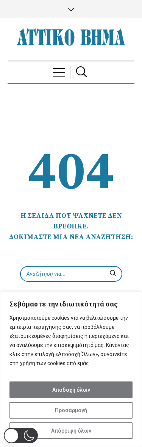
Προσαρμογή (71, 410)
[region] (71, 369)
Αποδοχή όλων (71, 390)
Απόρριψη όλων (71, 431)
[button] (21, 435)
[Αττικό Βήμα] (71, 39)
